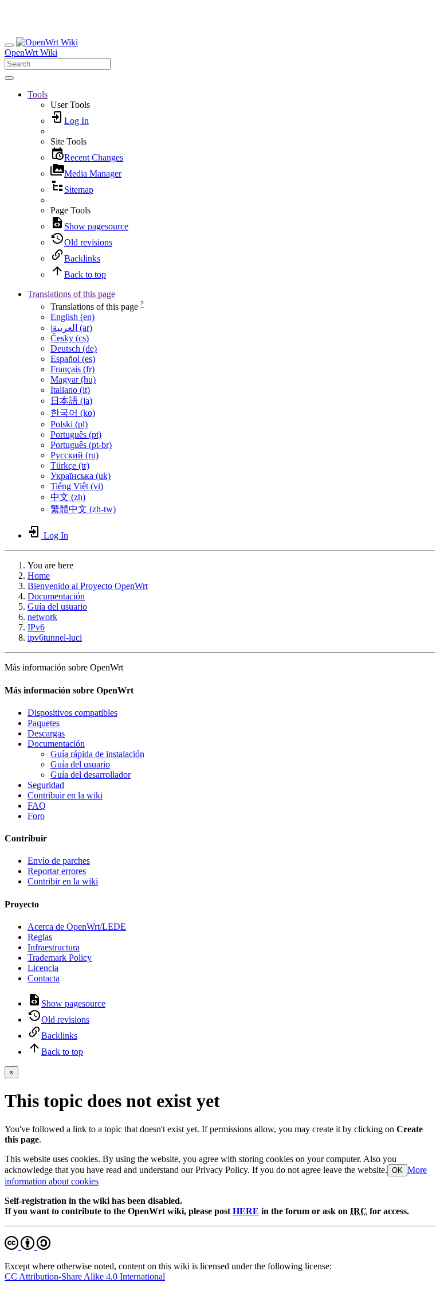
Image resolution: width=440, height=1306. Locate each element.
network (42, 617)
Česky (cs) (69, 338)
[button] (38, 94)
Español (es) (72, 359)
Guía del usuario (57, 606)
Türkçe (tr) (69, 465)
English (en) (72, 317)
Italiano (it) (70, 390)
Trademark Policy (60, 957)
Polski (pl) (69, 424)
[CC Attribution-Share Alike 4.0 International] (27, 1247)
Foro (36, 816)
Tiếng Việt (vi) (76, 486)
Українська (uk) (80, 476)
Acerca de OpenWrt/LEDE (77, 926)
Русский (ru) (74, 455)
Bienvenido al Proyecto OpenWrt (88, 586)
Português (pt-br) (81, 445)
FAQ (37, 805)
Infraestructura (54, 947)
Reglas (40, 937)
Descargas (46, 733)
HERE (246, 1211)
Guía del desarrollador (90, 774)
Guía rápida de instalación (97, 754)
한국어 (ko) (72, 413)
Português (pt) (75, 434)
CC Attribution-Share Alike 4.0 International (85, 1276)
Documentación (56, 596)
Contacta (44, 978)
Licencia (43, 968)
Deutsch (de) (73, 348)
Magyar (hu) (73, 379)
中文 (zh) (67, 497)
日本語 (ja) (71, 401)
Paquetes (44, 723)
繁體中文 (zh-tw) (83, 509)
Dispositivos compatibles (72, 713)
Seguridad (46, 785)
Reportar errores (57, 871)
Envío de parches (59, 861)
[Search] (9, 78)
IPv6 (36, 627)
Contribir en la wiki (63, 881)
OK (397, 1170)
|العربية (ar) (71, 328)
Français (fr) (72, 369)
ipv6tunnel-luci (55, 637)
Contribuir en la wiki (65, 795)
